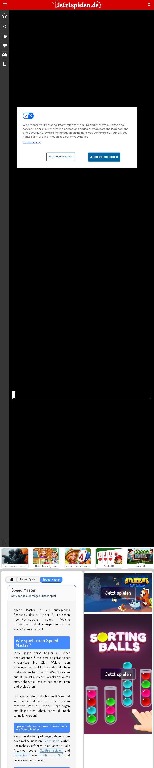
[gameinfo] (4, 55)
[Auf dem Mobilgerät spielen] (4, 64)
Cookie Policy (32, 142)
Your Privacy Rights (61, 156)
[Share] (4, 26)
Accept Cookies (104, 157)
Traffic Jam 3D (51, 755)
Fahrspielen (22, 755)
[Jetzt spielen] (118, 612)
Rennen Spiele (27, 579)
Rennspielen (51, 741)
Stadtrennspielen (51, 750)
